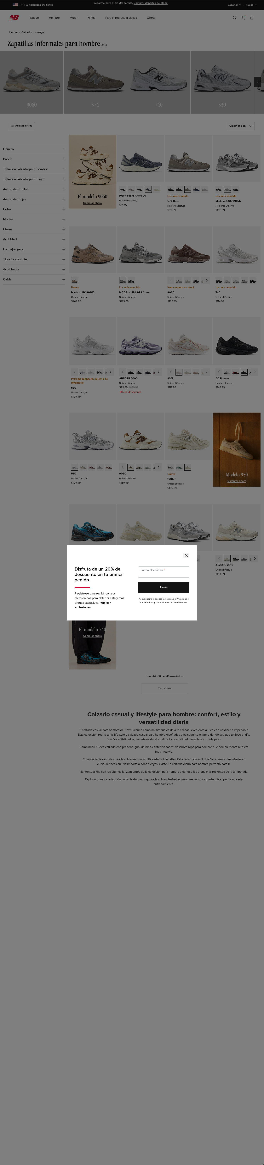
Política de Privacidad (176, 599)
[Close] (186, 555)
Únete (164, 587)
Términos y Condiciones (156, 602)
